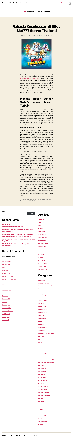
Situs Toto (41, 336)
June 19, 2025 (32, 35)
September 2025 (43, 243)
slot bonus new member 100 (46, 360)
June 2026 (41, 222)
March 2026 (41, 231)
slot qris (40, 398)
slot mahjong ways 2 (44, 395)
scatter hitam (6, 273)
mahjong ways (6, 317)
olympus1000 (42, 318)
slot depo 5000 (6, 308)
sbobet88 (41, 324)
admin (24, 35)
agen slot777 (42, 280)
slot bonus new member (45, 357)
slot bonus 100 (42, 354)
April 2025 (41, 258)
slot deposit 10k (42, 380)
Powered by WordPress (33, 435)
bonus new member (7, 276)
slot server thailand (26, 200)
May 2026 (41, 225)
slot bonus (41, 351)
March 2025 (41, 261)
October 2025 (42, 240)
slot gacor (41, 383)
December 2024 (43, 269)
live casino (41, 303)
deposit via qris (42, 295)
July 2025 (41, 249)
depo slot (4, 302)
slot (36, 22)
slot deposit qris (6, 261)
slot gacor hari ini (43, 386)
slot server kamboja (44, 407)
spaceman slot (42, 413)
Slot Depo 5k (41, 374)
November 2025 (42, 237)
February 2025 (42, 264)
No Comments (42, 35)
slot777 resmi (6, 314)
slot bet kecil (42, 348)
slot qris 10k (41, 401)
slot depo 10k (6, 264)
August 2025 (42, 246)
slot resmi (5, 287)
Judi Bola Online (42, 300)
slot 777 (40, 342)
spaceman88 (5, 320)
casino (40, 292)
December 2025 (42, 234)
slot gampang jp (42, 389)
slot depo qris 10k (43, 377)
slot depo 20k (42, 371)
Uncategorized (42, 421)
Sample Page (62, 2)
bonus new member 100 (9, 279)
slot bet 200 (41, 345)
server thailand (36, 199)
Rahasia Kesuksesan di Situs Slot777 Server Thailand (36, 28)
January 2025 (42, 266)
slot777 (4, 267)
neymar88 (41, 315)
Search (3, 211)
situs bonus (41, 330)
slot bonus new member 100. (46, 362)
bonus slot (41, 289)
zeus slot (40, 424)
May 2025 (41, 255)
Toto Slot (40, 419)
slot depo (41, 365)
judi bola (40, 298)
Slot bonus (5, 296)
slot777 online (33, 200)
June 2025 (41, 252)
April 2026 (41, 228)
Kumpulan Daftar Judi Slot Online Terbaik (14, 3)
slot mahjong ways (43, 392)
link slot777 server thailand (27, 199)
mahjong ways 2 (43, 312)
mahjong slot (42, 306)
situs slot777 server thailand (46, 199)
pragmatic (5, 270)
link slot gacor (6, 305)
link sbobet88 (6, 299)
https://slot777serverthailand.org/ (29, 78)
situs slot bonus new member (46, 333)
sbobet (40, 321)
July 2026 (41, 219)
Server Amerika (42, 327)
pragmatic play (6, 290)
